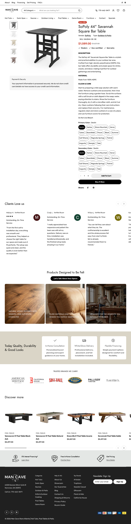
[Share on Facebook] (88, 187)
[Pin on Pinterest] (93, 187)
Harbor (89, 127)
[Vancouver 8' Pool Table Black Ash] (19, 416)
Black (107, 133)
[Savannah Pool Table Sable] (112, 416)
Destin (81, 127)
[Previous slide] (118, 203)
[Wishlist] (118, 10)
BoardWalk (91, 133)
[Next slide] (124, 203)
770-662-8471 (16, 492)
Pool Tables (9, 433)
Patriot (109, 138)
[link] (18, 380)
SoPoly (88, 36)
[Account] (113, 10)
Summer (115, 133)
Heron (112, 127)
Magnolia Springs (98, 138)
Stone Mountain (101, 127)
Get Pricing (31, 3)
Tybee (81, 133)
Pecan (99, 133)
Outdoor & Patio (104, 36)
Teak (99, 143)
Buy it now (100, 182)
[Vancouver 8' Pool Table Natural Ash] (50, 416)
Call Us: (8, 492)
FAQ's (40, 3)
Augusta (82, 143)
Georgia (92, 143)
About (7, 3)
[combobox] (52, 10)
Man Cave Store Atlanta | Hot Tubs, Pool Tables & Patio (32, 519)
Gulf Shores (83, 138)
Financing (21, 3)
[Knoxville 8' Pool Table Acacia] (81, 416)
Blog (13, 3)
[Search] (79, 10)
